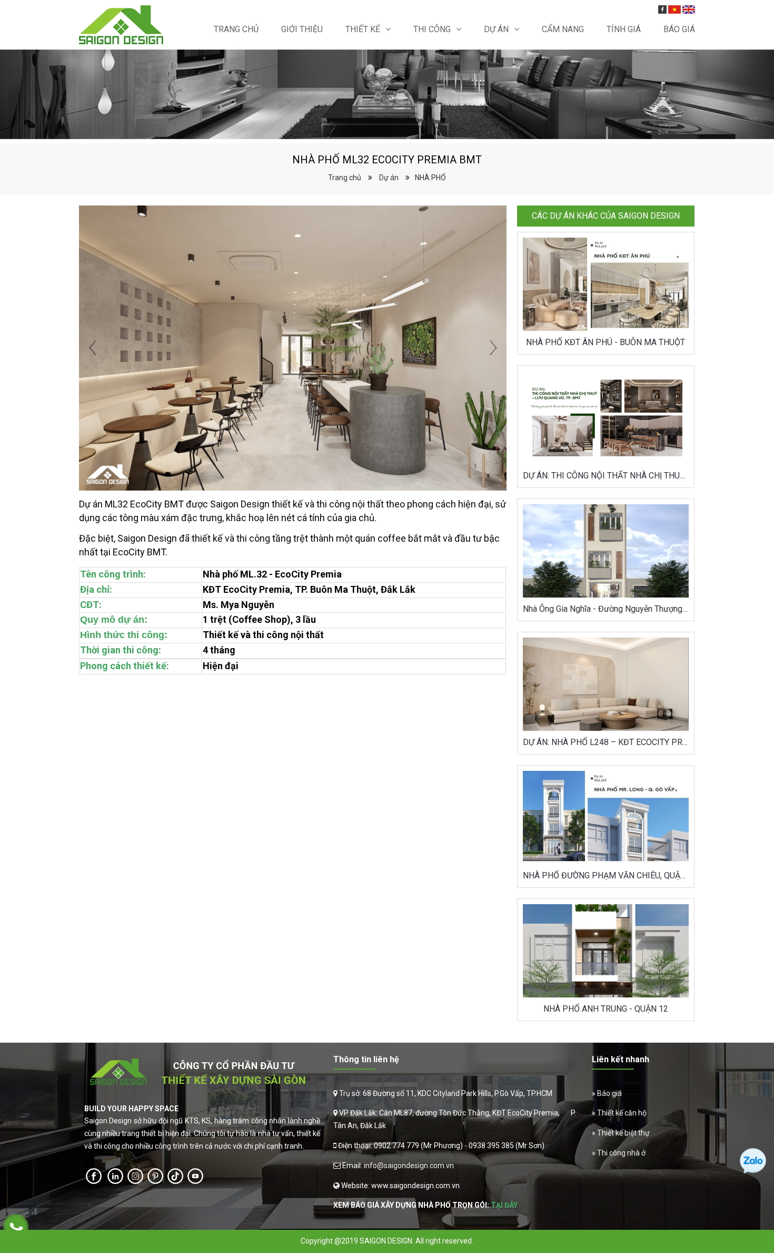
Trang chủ (236, 29)
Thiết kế (362, 29)
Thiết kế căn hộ (622, 1113)
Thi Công (432, 29)
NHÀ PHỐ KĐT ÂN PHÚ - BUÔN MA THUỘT (605, 342)
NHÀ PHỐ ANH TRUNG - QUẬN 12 (605, 1009)
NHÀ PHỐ (430, 177)
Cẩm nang (563, 29)
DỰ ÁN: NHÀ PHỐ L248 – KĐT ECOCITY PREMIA (606, 742)
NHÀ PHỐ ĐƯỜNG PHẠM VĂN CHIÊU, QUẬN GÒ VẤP (606, 875)
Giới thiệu (302, 29)
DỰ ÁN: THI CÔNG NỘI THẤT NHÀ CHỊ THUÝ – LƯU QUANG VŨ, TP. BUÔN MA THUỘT (606, 476)
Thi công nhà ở (621, 1153)
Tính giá (624, 29)
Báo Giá (679, 29)
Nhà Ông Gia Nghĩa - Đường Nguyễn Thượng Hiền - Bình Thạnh (606, 609)
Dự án (496, 29)
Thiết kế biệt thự (623, 1133)
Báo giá (609, 1093)
